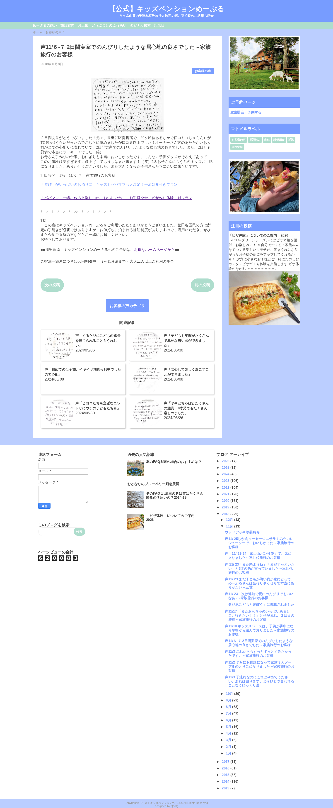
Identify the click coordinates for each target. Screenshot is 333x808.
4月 (229, 733)
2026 (226, 461)
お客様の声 (203, 71)
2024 (226, 474)
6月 (229, 720)
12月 (230, 520)
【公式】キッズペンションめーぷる (166, 8)
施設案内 (67, 25)
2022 (226, 487)
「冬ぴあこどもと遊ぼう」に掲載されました (259, 604)
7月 (229, 713)
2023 (226, 481)
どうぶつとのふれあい (109, 25)
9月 (229, 700)
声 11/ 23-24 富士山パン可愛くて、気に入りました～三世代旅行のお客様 (258, 555)
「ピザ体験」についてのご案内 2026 (258, 235)
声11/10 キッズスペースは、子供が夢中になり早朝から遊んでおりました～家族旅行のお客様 (259, 630)
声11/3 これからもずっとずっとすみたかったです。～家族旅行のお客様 (258, 653)
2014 (226, 781)
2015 (226, 775)
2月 (229, 747)
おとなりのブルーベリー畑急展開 (153, 484)
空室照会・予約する (246, 112)
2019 (226, 507)
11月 (230, 526)
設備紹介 (279, 139)
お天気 (83, 25)
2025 (226, 467)
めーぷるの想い (45, 25)
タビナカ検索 (140, 25)
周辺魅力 (255, 139)
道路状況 (237, 147)
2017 (226, 762)
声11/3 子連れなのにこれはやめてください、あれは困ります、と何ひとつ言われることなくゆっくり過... (259, 681)
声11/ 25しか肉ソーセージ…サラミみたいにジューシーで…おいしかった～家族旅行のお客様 (259, 543)
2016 (226, 768)
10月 (230, 694)
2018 (226, 514)
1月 (229, 753)
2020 (226, 501)
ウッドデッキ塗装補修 (242, 532)
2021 (226, 494)
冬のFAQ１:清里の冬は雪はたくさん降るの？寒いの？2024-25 (174, 495)
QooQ (174, 806)
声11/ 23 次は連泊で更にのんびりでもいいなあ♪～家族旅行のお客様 (259, 596)
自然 (267, 139)
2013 (226, 788)
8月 (229, 707)
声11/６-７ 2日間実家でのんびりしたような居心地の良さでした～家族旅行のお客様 (259, 643)
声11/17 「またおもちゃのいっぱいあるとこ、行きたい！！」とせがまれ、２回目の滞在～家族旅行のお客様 (259, 615)
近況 (291, 139)
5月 (229, 727)
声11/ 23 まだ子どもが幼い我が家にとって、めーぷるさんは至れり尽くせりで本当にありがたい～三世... (259, 583)
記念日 (159, 25)
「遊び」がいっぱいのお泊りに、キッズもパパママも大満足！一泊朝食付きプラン (109, 184)
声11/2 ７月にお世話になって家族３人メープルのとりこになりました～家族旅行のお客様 (259, 666)
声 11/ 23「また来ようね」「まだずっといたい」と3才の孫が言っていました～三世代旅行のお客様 (259, 568)
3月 (229, 740)
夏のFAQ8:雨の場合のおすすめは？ (174, 462)
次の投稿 (52, 285)
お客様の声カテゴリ (127, 306)
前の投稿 (202, 285)
